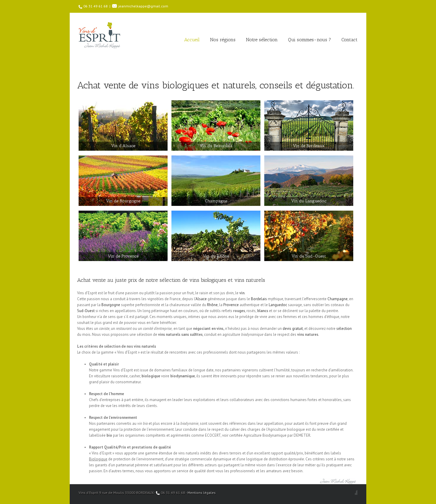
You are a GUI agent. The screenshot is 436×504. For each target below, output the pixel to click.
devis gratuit (293, 328)
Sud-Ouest (86, 310)
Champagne (337, 298)
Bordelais (259, 298)
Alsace (201, 298)
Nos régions (222, 39)
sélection (344, 328)
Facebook (356, 492)
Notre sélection (262, 39)
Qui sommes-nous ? (309, 39)
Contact (349, 39)
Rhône (212, 304)
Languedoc (278, 304)
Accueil (192, 39)
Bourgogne (110, 304)
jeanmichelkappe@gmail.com (143, 6)
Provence (231, 304)
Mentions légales (201, 492)
